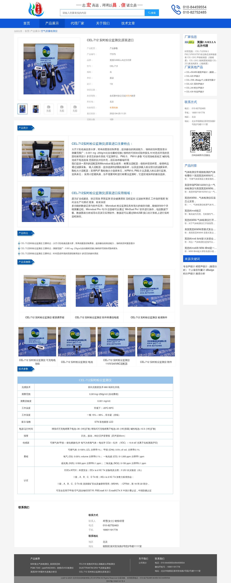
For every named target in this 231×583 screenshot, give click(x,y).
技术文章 (128, 23)
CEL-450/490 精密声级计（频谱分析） (203, 72)
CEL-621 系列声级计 (195, 84)
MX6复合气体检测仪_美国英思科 (45, 563)
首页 (26, 23)
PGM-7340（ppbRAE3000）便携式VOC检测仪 (52, 567)
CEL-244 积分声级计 (195, 88)
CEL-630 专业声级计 (195, 92)
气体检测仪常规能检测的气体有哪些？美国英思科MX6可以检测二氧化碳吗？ (200, 175)
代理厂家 (77, 23)
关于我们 (103, 23)
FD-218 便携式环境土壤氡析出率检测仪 (97, 563)
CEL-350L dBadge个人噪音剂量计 (200, 80)
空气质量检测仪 (49, 31)
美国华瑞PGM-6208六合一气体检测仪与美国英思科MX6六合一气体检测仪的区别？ (200, 188)
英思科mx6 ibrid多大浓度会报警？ (203, 238)
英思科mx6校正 (193, 210)
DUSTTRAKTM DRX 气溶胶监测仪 (95, 567)
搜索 (153, 12)
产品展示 (52, 23)
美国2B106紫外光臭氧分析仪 (43, 571)
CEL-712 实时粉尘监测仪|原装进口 (95, 571)
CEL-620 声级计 (193, 76)
